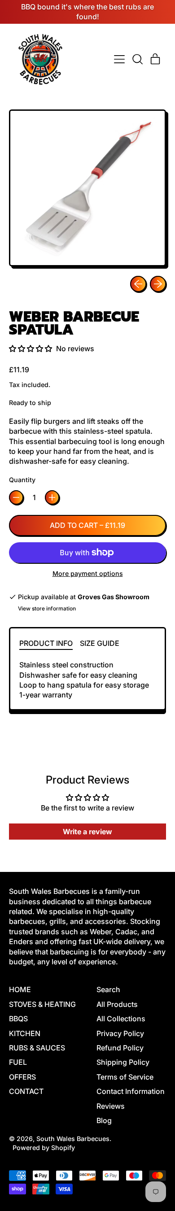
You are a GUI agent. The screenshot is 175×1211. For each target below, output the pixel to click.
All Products (117, 1004)
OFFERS (22, 1076)
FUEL (18, 1062)
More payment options (87, 573)
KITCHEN (24, 1033)
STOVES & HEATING (42, 1004)
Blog (104, 1120)
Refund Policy (120, 1047)
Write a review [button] (87, 831)
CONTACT (26, 1091)
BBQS (18, 1018)
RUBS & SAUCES (37, 1047)
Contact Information (130, 1091)
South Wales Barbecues (72, 1138)
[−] (16, 497)
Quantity (22, 480)
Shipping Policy (122, 1062)
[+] (52, 497)
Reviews (110, 1106)
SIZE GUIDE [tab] (99, 643)
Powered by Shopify (44, 1147)
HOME (20, 989)
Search (108, 989)
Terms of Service (124, 1076)
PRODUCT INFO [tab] (46, 643)
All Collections (120, 1018)
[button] (137, 59)
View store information (47, 608)
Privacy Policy (120, 1033)
